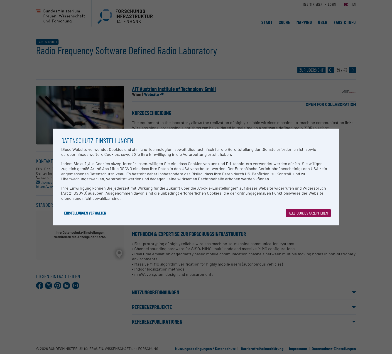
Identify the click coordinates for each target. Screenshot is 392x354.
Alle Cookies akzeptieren (308, 212)
